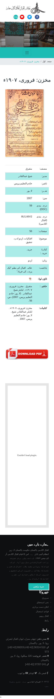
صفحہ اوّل (47, 61)
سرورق (45, 598)
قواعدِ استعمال (42, 611)
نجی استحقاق (43, 602)
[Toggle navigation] (27, 53)
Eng (16, 17)
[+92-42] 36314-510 (35, 647)
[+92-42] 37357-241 (35, 664)
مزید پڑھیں (38, 586)
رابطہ (46, 620)
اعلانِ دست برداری (40, 607)
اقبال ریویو (44, 616)
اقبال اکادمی (34, 682)
